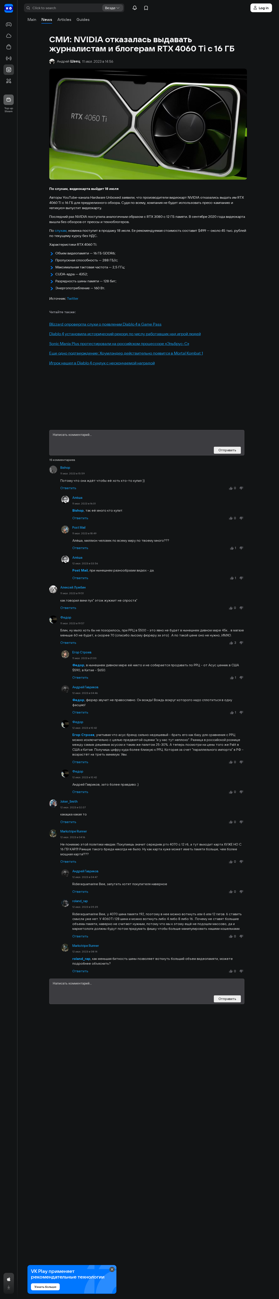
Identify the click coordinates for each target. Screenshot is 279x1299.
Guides (83, 19)
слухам (60, 230)
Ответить (68, 488)
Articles (64, 19)
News (46, 19)
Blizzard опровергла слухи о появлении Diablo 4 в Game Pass (105, 324)
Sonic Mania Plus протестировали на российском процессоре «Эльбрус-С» (119, 343)
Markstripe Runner (73, 831)
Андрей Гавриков (85, 687)
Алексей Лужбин (73, 587)
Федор (65, 617)
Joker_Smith (69, 801)
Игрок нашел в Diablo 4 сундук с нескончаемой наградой (102, 362)
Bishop (65, 468)
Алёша (77, 498)
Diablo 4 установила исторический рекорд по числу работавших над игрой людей (125, 333)
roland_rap (80, 901)
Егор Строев (82, 652)
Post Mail (78, 527)
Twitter (72, 298)
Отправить (227, 450)
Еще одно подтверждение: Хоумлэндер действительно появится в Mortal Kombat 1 (126, 353)
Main (31, 19)
